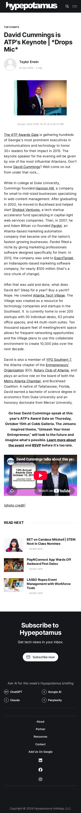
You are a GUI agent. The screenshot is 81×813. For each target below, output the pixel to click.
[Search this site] (67, 6)
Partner (40, 729)
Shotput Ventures (26, 210)
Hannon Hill (45, 188)
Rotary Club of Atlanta (51, 370)
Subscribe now (44, 657)
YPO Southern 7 (58, 360)
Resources (40, 736)
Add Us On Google (41, 751)
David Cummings (26, 167)
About (40, 721)
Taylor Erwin (29, 62)
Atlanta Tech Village (49, 295)
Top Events (11, 27)
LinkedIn (40, 760)
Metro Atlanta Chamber (22, 381)
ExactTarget (63, 258)
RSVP (36, 445)
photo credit (14, 505)
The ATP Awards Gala (21, 135)
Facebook (40, 770)
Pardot (56, 226)
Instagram (40, 779)
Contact (40, 744)
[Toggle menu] (75, 6)
